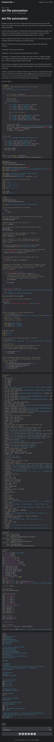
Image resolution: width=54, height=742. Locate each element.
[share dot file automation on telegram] (35, 734)
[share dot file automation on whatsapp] (32, 734)
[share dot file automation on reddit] (26, 734)
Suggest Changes (22, 13)
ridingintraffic (7, 2)
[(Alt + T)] (14, 2)
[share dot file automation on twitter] (20, 734)
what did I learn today (22, 739)
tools (4, 724)
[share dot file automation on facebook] (29, 734)
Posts (7, 8)
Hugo (33, 739)
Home (3, 8)
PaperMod (37, 739)
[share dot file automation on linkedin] (23, 734)
